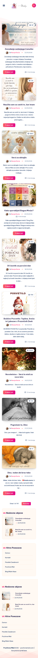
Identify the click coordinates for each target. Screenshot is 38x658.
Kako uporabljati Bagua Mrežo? (19, 210)
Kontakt (8, 558)
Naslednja (26, 503)
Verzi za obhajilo (19, 157)
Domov (7, 553)
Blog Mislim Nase (10, 572)
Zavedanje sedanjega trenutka (19, 49)
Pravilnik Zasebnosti (12, 562)
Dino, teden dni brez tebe (19, 473)
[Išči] (34, 5)
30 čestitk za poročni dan (19, 266)
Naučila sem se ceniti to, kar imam (19, 104)
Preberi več (10, 72)
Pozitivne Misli (9, 567)
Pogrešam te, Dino (19, 425)
